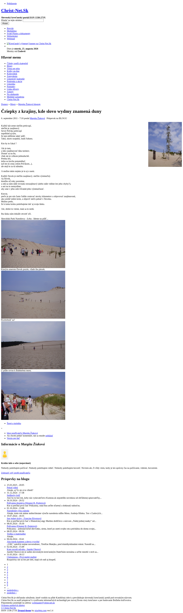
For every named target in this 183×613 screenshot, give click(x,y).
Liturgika (11, 84)
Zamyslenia (12, 76)
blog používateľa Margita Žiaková (22, 433)
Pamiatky (11, 86)
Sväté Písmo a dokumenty (18, 33)
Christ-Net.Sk (14, 10)
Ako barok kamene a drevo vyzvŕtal (23, 541)
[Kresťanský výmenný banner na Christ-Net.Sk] (29, 43)
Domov (4, 104)
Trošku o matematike (16, 534)
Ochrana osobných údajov (13, 605)
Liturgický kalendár (16, 79)
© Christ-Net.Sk (8, 608)
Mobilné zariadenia (15, 97)
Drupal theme (24, 610)
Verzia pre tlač (13, 438)
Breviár (10, 28)
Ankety (10, 91)
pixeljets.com (40, 610)
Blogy (9, 66)
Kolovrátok (12, 73)
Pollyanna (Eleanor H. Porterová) (22, 526)
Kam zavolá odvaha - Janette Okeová (24, 549)
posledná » (12, 593)
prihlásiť (49, 435)
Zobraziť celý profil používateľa (15, 473)
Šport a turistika (14, 423)
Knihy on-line (13, 71)
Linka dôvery (13, 89)
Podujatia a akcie (14, 81)
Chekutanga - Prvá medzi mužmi (21, 557)
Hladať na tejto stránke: (12, 20)
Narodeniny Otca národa (18, 510)
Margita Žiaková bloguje (29, 104)
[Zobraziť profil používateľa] (4, 459)
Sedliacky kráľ (13, 495)
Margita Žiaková (37, 118)
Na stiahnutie (13, 94)
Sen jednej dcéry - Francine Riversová (24, 518)
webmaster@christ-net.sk (43, 603)
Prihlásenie (12, 3)
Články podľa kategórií (17, 63)
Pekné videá (12, 487)
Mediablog (12, 31)
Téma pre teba (13, 68)
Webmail (11, 38)
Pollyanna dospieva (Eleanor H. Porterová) (26, 503)
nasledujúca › (13, 590)
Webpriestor (12, 36)
